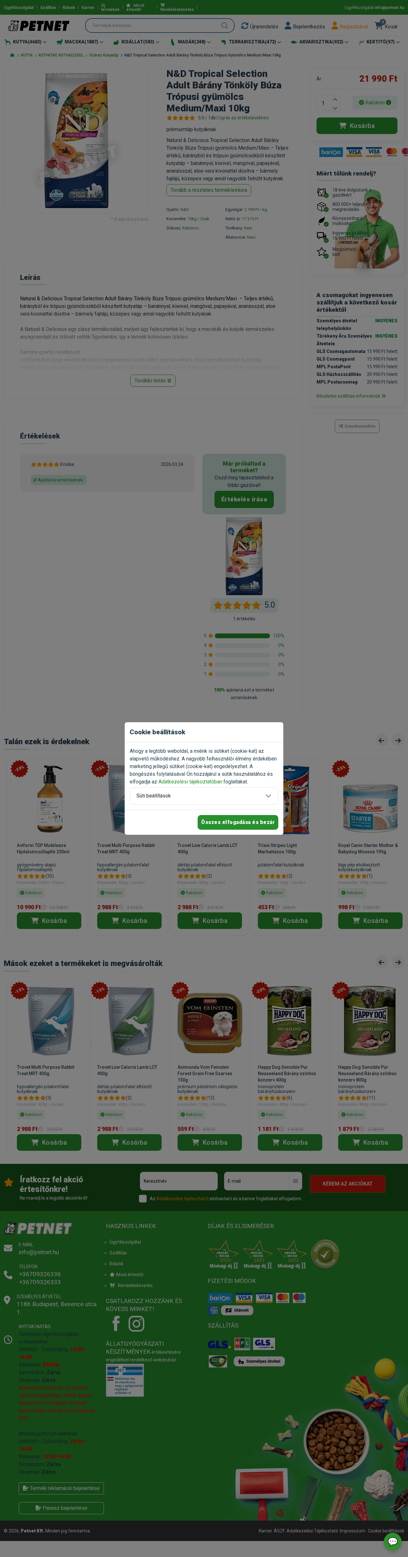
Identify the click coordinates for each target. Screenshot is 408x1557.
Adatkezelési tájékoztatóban (190, 782)
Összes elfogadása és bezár (238, 822)
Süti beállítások (153, 796)
